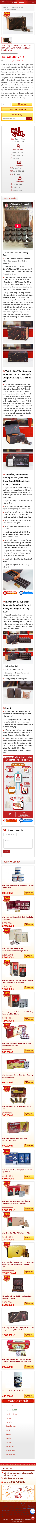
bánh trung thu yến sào (21, 1504)
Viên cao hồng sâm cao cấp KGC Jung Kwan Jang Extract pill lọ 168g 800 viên (17, 981)
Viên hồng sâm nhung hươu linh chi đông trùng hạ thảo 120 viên (16, 1044)
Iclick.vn (22, 1521)
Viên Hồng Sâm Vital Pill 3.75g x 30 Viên (16, 1233)
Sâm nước (9, 1422)
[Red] (7, 40)
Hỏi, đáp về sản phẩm (15, 830)
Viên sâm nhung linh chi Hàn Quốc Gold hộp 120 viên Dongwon (17, 1076)
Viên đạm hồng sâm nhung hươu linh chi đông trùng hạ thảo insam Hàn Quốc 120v (16, 1360)
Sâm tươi (8, 1418)
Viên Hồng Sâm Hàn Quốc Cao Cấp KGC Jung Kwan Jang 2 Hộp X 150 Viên (16, 1202)
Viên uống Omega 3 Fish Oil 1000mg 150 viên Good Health (18, 886)
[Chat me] (33, 1511)
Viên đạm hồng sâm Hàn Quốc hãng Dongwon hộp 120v (14, 1139)
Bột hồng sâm (10, 1446)
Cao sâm (8, 1430)
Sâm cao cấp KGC (10, 9)
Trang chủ (6, 7)
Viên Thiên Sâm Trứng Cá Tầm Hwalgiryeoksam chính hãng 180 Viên (15, 949)
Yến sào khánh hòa (28, 1506)
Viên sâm (9, 1442)
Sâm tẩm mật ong (11, 1414)
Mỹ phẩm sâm (10, 1450)
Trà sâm (8, 1434)
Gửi (29, 118)
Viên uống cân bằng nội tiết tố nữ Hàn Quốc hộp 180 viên (17, 918)
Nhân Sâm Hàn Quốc (18, 7)
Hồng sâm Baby (11, 1426)
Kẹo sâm (8, 1438)
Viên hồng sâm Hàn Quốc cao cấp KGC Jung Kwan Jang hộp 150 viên (17, 1013)
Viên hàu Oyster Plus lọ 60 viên (13, 1391)
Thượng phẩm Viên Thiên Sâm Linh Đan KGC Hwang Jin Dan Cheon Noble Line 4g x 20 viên (18, 1264)
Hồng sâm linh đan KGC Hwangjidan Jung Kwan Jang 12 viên (17, 1297)
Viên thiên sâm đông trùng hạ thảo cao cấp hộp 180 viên (17, 1171)
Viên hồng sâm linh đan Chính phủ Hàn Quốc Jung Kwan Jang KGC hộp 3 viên (18, 1329)
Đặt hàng (30, 893)
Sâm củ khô (9, 1406)
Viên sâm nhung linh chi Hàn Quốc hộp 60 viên (16, 1107)
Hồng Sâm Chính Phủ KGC (17, 61)
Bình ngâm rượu (11, 1454)
